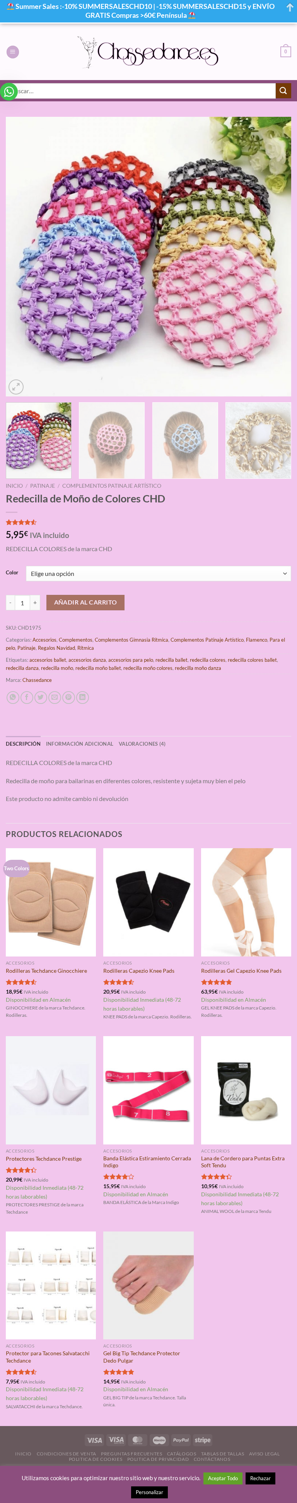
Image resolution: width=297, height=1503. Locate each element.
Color (12, 573)
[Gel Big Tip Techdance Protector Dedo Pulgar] (148, 1285)
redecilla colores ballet (252, 660)
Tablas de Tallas (222, 1454)
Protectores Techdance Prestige (44, 1158)
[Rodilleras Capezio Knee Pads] (148, 902)
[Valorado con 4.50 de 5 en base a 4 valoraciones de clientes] (148, 522)
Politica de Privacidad (158, 1459)
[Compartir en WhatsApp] (13, 697)
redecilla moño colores (147, 668)
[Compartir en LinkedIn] (82, 697)
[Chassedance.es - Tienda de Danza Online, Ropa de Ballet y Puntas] (148, 52)
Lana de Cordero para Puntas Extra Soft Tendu (243, 1162)
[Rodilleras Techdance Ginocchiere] (51, 902)
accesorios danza (87, 660)
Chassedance (37, 680)
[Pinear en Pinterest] (68, 697)
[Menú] (13, 52)
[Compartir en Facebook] (26, 697)
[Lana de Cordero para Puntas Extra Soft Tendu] (246, 1090)
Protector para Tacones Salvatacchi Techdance (48, 1357)
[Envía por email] (54, 697)
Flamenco (256, 640)
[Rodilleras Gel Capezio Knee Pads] (246, 902)
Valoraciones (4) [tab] (142, 744)
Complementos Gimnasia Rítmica (131, 640)
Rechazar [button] (260, 1478)
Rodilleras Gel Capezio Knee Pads (241, 970)
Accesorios (44, 640)
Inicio (14, 486)
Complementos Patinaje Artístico (111, 486)
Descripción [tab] (23, 744)
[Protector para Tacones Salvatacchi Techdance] (51, 1285)
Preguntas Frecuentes (131, 1454)
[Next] (276, 257)
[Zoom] (16, 387)
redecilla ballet (171, 660)
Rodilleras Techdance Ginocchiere (46, 970)
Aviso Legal (264, 1454)
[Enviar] (283, 90)
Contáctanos (212, 1459)
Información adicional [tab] (79, 744)
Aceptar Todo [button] (223, 1478)
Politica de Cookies (96, 1459)
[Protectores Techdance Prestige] (51, 1090)
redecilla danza (22, 668)
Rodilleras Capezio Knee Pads (138, 970)
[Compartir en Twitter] (40, 697)
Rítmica (85, 648)
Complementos (75, 640)
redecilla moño (57, 668)
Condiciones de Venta (66, 1454)
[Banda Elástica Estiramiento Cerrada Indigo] (148, 1090)
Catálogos (181, 1454)
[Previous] (21, 257)
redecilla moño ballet (98, 668)
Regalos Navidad (56, 648)
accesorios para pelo (130, 660)
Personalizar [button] (149, 1492)
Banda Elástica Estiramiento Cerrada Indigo (147, 1162)
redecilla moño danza (198, 668)
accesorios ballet (47, 660)
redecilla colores (207, 660)
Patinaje (42, 486)
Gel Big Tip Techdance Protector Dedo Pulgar (141, 1357)
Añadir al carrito (85, 602)
